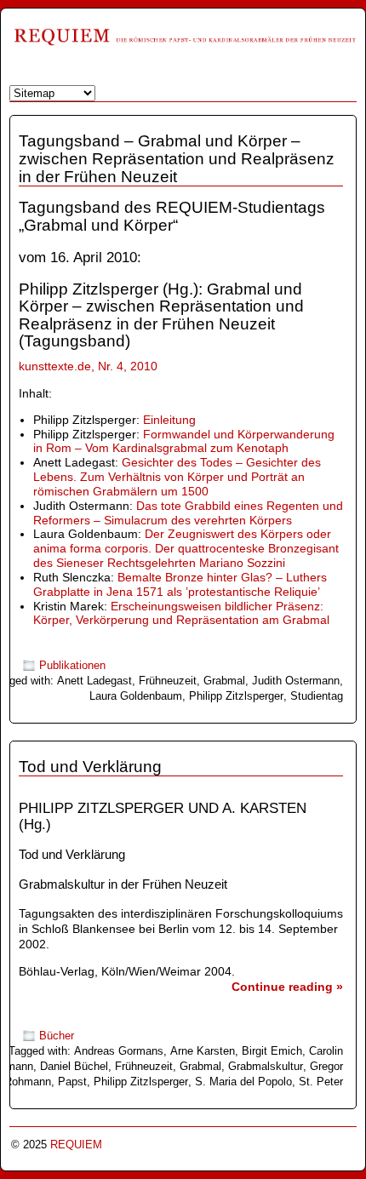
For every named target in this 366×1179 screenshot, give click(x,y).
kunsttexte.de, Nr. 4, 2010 (88, 366)
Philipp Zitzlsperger (236, 696)
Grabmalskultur (265, 1066)
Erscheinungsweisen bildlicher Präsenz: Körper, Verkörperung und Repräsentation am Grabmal (181, 613)
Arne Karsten (202, 1051)
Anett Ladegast (94, 680)
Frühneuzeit (168, 680)
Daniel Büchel (74, 1066)
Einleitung (169, 419)
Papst (72, 1081)
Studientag (316, 696)
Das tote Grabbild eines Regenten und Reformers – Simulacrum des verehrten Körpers (188, 513)
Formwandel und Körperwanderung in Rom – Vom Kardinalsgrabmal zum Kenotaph (184, 441)
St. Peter (321, 1081)
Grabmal (224, 680)
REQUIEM (76, 1144)
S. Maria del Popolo (243, 1081)
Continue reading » (287, 986)
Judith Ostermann (296, 680)
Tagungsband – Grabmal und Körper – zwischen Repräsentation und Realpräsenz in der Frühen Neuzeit (177, 159)
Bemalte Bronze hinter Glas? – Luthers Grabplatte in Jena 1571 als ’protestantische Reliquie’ (180, 584)
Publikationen (72, 665)
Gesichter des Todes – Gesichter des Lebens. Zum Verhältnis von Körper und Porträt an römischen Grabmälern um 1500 (177, 476)
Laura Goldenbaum (135, 696)
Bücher (56, 1035)
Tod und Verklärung (90, 767)
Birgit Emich (272, 1051)
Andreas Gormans (118, 1051)
